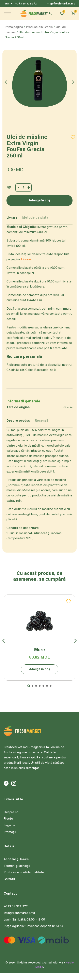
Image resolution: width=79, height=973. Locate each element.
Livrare (26, 259)
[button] (7, 13)
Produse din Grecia (39, 27)
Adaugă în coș (39, 200)
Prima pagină (14, 27)
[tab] (18, 422)
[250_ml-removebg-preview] (39, 82)
